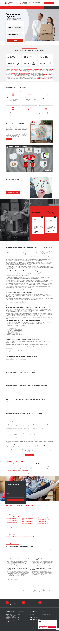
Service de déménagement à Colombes (11, 534)
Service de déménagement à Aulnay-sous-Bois (13, 516)
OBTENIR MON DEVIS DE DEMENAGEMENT (13, 192)
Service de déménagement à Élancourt (28, 536)
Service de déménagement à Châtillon (44, 519)
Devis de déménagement (46, 614)
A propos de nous (20, 615)
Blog (18, 619)
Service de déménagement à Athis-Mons (12, 512)
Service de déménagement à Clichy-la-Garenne (13, 530)
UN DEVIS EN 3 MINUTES (49, 2)
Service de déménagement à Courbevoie (28, 529)
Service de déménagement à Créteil (27, 530)
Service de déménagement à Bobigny (27, 512)
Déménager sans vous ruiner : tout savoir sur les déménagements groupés (18, 473)
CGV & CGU (32, 614)
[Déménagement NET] (10, 3)
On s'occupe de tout (43, 63)
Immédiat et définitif (26, 63)
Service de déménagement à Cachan (27, 521)
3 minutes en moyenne (10, 63)
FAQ (18, 617)
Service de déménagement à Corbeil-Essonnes (29, 527)
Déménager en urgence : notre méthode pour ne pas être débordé (17, 472)
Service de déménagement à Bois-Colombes (28, 514)
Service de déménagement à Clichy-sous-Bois (12, 532)
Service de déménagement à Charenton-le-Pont (45, 515)
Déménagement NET (22, 628)
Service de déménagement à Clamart (11, 529)
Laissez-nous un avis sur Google (35, 619)
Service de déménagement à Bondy (27, 516)
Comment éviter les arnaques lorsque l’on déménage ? (15, 471)
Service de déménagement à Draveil (27, 534)
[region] (47, 624)
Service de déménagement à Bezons (11, 522)
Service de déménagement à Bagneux (11, 518)
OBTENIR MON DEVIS (29, 455)
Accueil (19, 614)
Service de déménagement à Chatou (43, 521)
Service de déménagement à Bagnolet (11, 520)
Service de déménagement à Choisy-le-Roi (12, 527)
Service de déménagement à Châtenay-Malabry (45, 517)
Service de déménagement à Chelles (43, 523)
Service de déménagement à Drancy (27, 532)
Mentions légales (32, 615)
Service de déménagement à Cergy (27, 523)
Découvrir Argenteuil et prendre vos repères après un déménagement (17, 470)
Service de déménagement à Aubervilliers (12, 514)
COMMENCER (15, 40)
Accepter (51, 627)
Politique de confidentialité (34, 617)
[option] (38, 225)
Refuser (43, 627)
